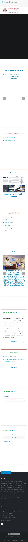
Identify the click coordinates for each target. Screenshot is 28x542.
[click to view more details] (14, 75)
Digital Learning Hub (9, 217)
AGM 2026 (7, 356)
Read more (13, 341)
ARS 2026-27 (7, 364)
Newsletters (14, 173)
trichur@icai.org (6, 520)
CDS (6, 230)
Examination (7, 225)
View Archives (6, 396)
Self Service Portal (9, 222)
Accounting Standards (10, 140)
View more (14, 400)
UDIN (6, 219)
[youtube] (2, 524)
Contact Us (22, 540)
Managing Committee (14, 70)
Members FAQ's (7, 540)
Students (14, 437)
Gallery (14, 251)
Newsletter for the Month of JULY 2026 (14, 195)
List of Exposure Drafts (10, 137)
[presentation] (4, 98)
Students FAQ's (15, 540)
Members (14, 435)
